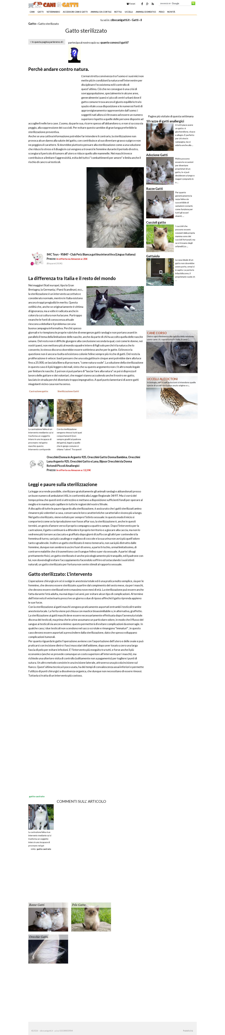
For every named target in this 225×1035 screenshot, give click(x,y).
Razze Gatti (36, 905)
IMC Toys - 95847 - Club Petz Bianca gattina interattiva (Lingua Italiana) (91, 254)
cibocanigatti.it (120, 20)
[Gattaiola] (160, 272)
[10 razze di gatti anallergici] (160, 137)
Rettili (118, 12)
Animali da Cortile (101, 12)
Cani (32, 12)
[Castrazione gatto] (42, 412)
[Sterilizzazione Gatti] (70, 412)
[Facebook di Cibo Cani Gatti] (142, 4)
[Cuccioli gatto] (160, 238)
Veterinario (53, 12)
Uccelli (129, 12)
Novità (171, 12)
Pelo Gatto (78, 905)
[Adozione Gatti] (160, 171)
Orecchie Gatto (38, 937)
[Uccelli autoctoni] (172, 397)
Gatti (41, 12)
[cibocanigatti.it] (53, 4)
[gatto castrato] (41, 816)
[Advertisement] (64, 20)
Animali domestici (146, 12)
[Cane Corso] (172, 351)
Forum (132, 3)
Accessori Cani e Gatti (75, 12)
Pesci (161, 12)
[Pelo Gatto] (91, 916)
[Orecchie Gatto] (48, 948)
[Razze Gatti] (48, 916)
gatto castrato (44, 849)
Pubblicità (188, 1030)
